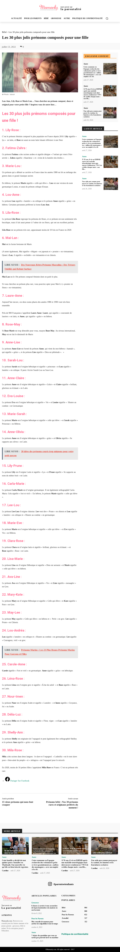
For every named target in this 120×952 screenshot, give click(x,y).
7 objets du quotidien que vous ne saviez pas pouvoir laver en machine (44, 936)
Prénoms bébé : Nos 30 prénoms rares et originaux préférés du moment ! (62, 805)
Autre (86, 64)
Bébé (4, 32)
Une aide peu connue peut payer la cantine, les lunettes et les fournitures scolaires (93, 114)
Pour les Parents (37, 918)
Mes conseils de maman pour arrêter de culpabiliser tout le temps (44, 923)
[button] (107, 18)
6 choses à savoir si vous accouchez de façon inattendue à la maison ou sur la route (44, 908)
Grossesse (35, 903)
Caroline (5, 871)
